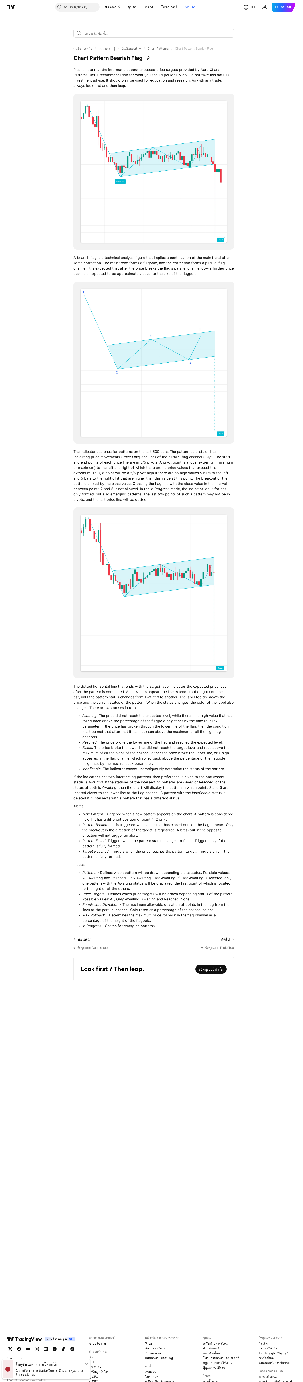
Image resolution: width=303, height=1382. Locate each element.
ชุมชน (133, 7)
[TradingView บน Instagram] (37, 1349)
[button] (124, 7)
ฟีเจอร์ (149, 1343)
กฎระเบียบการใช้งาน (217, 1363)
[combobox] (153, 33)
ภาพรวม (150, 1372)
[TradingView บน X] (10, 1349)
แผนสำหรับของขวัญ (159, 1358)
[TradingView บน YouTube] (28, 1349)
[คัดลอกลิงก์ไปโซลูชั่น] (147, 58)
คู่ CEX (93, 1376)
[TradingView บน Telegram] (54, 1349)
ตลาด (149, 7)
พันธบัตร (95, 1367)
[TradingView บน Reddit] (72, 1349)
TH (252, 7)
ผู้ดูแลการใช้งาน (214, 1368)
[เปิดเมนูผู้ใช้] (264, 7)
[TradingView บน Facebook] (19, 1349)
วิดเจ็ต (263, 1343)
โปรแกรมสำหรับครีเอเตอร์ (221, 1358)
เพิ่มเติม (190, 7)
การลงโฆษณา (268, 1376)
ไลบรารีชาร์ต (268, 1348)
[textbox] (155, 33)
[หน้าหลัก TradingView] (11, 7)
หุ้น (91, 1357)
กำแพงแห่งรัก (212, 1348)
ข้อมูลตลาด (153, 1353)
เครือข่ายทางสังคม (215, 1343)
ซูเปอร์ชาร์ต (97, 1343)
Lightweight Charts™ (273, 1353)
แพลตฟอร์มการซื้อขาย (274, 1363)
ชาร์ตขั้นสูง (267, 1358)
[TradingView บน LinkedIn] (46, 1349)
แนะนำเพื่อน (211, 1353)
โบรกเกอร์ (169, 7)
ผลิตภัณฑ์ (112, 7)
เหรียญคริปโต (98, 1372)
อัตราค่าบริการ (155, 1348)
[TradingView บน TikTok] (63, 1349)
